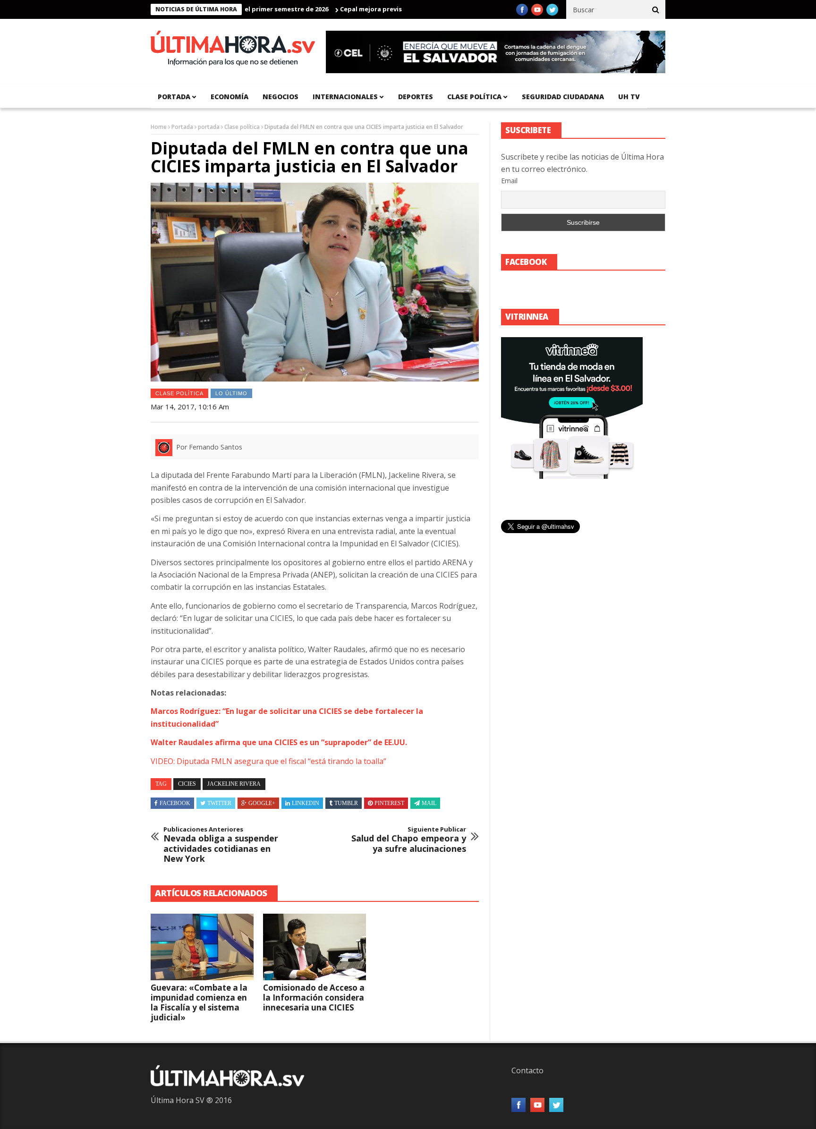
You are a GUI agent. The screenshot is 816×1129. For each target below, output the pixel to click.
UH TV (629, 96)
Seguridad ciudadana (563, 96)
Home (159, 127)
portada (174, 96)
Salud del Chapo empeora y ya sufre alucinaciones (408, 840)
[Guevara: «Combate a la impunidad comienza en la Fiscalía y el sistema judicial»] (202, 947)
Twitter (219, 803)
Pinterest (389, 803)
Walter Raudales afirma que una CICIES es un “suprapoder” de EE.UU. (279, 742)
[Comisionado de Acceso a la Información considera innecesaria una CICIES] (314, 947)
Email (509, 180)
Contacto (527, 1070)
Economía (229, 96)
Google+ (261, 803)
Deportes (415, 96)
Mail (429, 803)
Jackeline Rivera (234, 784)
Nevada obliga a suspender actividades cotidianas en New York (220, 845)
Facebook (175, 803)
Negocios (280, 96)
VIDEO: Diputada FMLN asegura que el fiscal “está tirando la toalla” (268, 761)
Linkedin (305, 803)
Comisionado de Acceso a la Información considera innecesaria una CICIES (314, 997)
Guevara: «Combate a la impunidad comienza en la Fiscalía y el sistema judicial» (199, 1002)
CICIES (187, 784)
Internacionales (345, 96)
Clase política (474, 96)
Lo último (231, 393)
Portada (182, 127)
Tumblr (346, 803)
